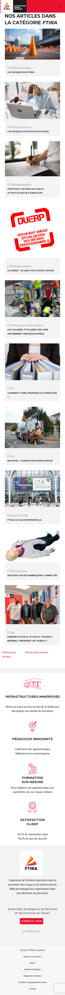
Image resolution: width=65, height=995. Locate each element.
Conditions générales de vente (32, 982)
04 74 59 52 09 (31, 931)
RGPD (32, 963)
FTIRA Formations (36, 950)
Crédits (32, 988)
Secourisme (20, 571)
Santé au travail (22, 67)
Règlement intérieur (33, 976)
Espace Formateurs (33, 956)
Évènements (14, 515)
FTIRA (10, 67)
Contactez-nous (31, 921)
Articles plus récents (36, 652)
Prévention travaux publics (28, 325)
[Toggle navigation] (59, 6)
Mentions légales (32, 969)
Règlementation (23, 184)
